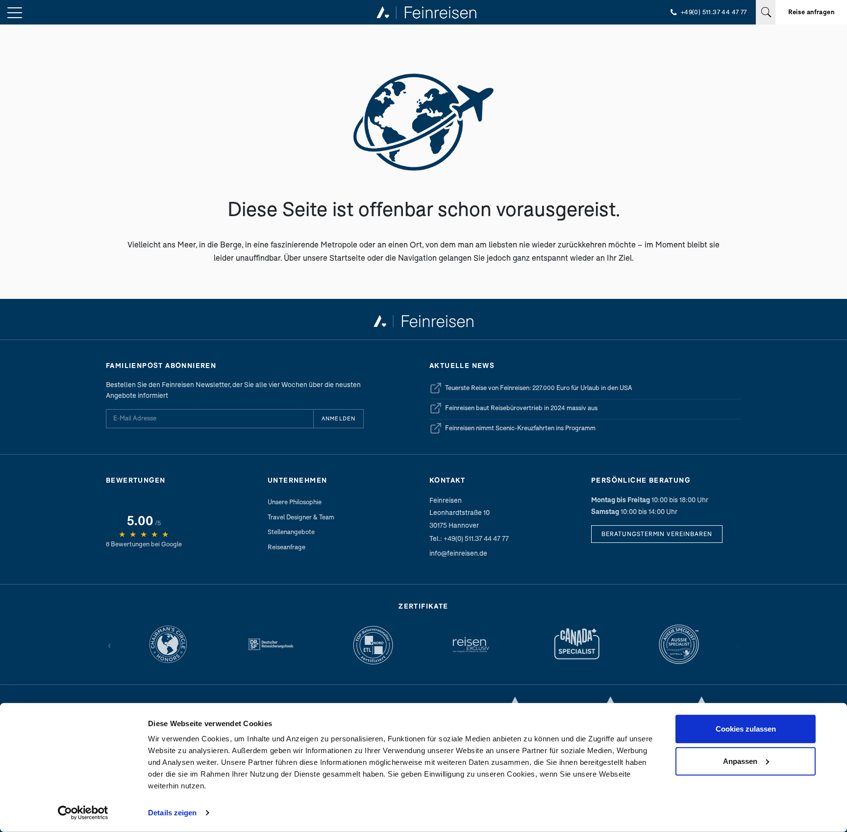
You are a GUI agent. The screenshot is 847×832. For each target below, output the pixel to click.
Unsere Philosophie (295, 502)
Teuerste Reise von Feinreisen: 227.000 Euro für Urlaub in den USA (530, 389)
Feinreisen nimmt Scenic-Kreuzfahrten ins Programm (512, 430)
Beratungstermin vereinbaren (656, 534)
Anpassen (740, 761)
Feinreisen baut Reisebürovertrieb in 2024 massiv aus (513, 410)
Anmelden (338, 418)
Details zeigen (172, 812)
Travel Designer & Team (301, 517)
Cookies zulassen (746, 729)
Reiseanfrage (286, 547)
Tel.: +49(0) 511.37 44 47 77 (469, 538)
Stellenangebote (291, 532)
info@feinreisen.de (458, 553)
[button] (14, 13)
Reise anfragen (811, 12)
